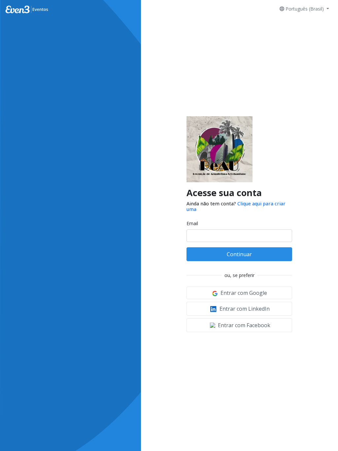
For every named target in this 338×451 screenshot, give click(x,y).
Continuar (239, 254)
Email (192, 223)
